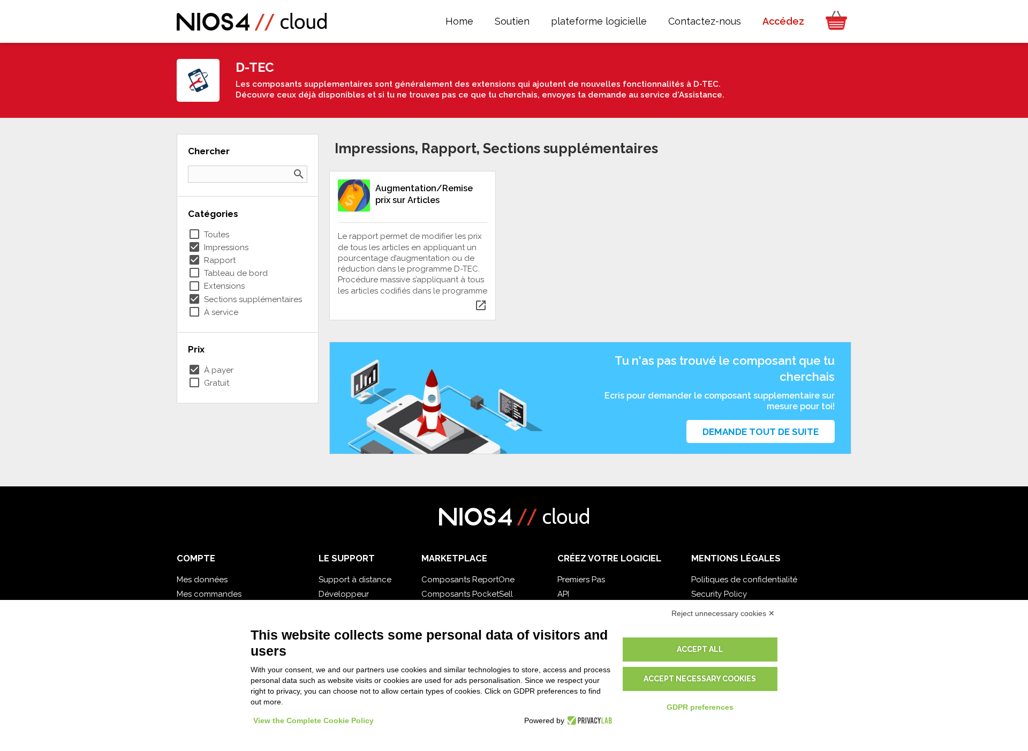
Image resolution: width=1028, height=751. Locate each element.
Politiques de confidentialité (744, 579)
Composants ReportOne (468, 579)
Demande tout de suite (760, 431)
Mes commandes (209, 594)
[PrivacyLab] (588, 720)
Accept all (700, 649)
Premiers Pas (581, 579)
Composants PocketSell (467, 594)
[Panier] (833, 21)
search (298, 174)
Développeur (344, 594)
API (563, 594)
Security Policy (719, 594)
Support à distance (355, 579)
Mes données (202, 579)
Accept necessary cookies (700, 678)
